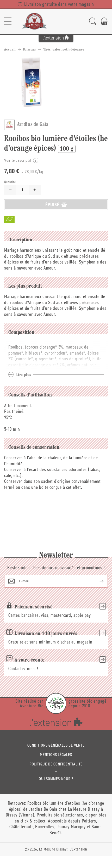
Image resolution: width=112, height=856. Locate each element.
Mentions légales (56, 754)
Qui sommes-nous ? (56, 778)
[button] (7, 21)
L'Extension (78, 849)
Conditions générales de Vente (55, 745)
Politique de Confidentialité (56, 764)
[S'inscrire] (97, 581)
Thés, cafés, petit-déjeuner (63, 50)
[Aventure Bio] (56, 703)
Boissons (29, 50)
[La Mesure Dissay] (34, 21)
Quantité (10, 182)
